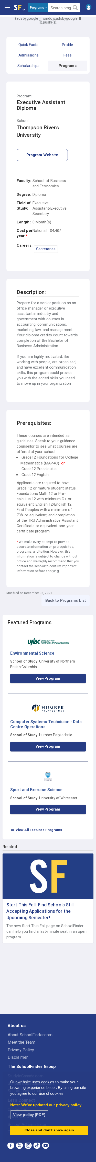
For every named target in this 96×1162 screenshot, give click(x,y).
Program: (24, 96)
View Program (48, 678)
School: (23, 121)
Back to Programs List (65, 600)
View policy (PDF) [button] (29, 1114)
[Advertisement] (48, 978)
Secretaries (46, 249)
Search (75, 8)
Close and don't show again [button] (49, 1130)
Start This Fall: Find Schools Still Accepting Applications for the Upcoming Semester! (40, 911)
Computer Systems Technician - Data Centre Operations (46, 724)
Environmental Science (32, 653)
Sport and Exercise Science (36, 789)
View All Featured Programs (36, 830)
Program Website (42, 155)
